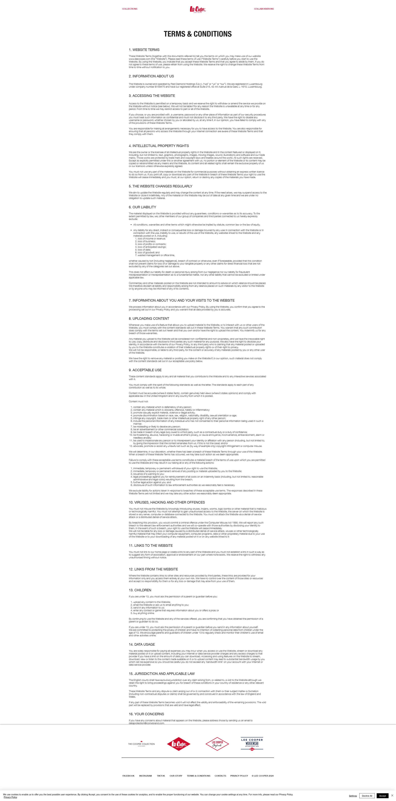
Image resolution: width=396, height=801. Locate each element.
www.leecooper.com (139, 58)
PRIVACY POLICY (239, 775)
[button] (131, 9)
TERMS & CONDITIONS (198, 775)
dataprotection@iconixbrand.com (146, 723)
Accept (382, 795)
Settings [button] (353, 795)
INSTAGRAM (145, 775)
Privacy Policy (10, 797)
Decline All (367, 795)
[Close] (392, 796)
